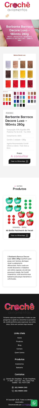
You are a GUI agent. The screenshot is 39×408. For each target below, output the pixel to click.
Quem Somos (19, 352)
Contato (19, 349)
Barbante (19, 367)
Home (19, 338)
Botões (24, 227)
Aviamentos (16, 227)
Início (9, 37)
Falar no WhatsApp (18, 161)
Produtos (18, 37)
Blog (19, 345)
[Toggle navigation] (7, 15)
